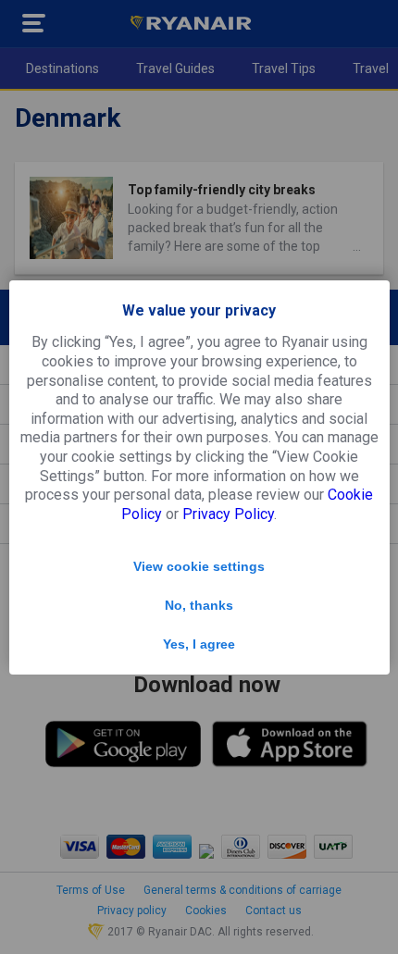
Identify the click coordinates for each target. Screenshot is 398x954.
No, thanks (199, 605)
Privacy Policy (228, 514)
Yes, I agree (199, 644)
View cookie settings (199, 566)
